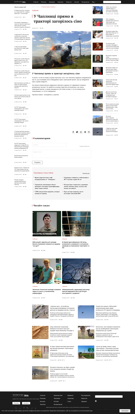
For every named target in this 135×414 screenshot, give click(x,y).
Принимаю (124, 411)
